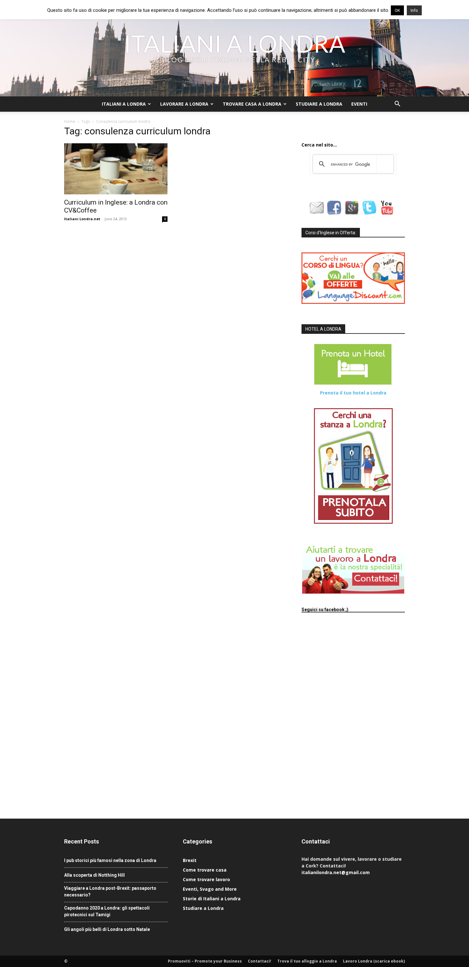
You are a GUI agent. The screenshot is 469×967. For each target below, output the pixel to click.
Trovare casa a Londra (252, 104)
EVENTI (359, 104)
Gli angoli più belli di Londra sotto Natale (107, 929)
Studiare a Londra (319, 104)
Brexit (190, 860)
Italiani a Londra (124, 104)
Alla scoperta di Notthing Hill (94, 875)
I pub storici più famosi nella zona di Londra (110, 860)
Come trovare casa (205, 870)
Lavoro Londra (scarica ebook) (374, 961)
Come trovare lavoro (206, 879)
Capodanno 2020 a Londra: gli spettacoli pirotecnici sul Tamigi (107, 911)
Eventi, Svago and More (210, 889)
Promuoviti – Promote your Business (205, 961)
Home (69, 121)
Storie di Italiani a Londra (212, 899)
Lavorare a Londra (184, 104)
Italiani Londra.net (82, 218)
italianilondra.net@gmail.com (336, 872)
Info (414, 10)
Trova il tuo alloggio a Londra (307, 961)
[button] (397, 104)
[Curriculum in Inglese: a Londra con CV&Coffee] (116, 168)
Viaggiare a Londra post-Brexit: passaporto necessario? (110, 891)
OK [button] (397, 10)
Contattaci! (259, 961)
